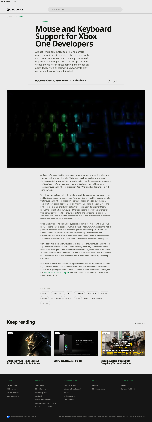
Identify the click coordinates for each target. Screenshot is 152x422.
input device (56, 298)
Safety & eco (121, 417)
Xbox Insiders (97, 298)
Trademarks (100, 417)
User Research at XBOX (43, 407)
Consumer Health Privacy (31, 417)
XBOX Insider (92, 293)
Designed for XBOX (128, 389)
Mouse (78, 298)
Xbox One (45, 303)
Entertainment (58, 293)
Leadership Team (41, 392)
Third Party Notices (110, 417)
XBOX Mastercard (98, 389)
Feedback (38, 396)
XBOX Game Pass (13, 392)
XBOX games (11, 389)
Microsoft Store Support (72, 389)
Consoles (45, 293)
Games (70, 293)
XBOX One (104, 293)
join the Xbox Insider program (56, 272)
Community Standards (43, 400)
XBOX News (39, 385)
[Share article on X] (110, 81)
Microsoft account (70, 385)
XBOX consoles (12, 385)
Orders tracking (69, 396)
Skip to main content (8, 1)
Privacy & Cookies (82, 417)
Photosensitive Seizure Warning (46, 403)
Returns (66, 392)
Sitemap (61, 417)
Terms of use (92, 417)
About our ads (130, 417)
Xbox (85, 298)
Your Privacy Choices (17, 417)
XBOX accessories (13, 396)
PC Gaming (79, 293)
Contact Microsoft (70, 417)
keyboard (68, 298)
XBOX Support (40, 389)
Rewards (95, 385)
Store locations (69, 400)
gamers (44, 298)
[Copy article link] (115, 81)
